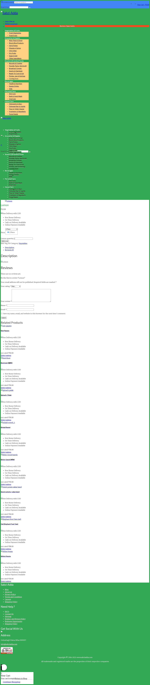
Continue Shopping (11, 682)
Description (9, 247)
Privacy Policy (10, 594)
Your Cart (143, 5)
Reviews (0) (9, 250)
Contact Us (9, 614)
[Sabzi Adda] (75, 13)
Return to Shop (21, 678)
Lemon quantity (7, 238)
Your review (6, 301)
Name (4, 305)
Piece (3, 232)
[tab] (77, 247)
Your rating (6, 286)
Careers (8, 599)
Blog (7, 589)
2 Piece (12, 232)
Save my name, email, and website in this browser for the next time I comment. (34, 314)
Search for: (5, 151)
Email (4, 309)
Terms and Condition (13, 597)
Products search (8, 2)
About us (8, 592)
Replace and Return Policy (15, 619)
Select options (6, 355)
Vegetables (23, 243)
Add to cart (5, 241)
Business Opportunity (13, 621)
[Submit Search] (29, 7)
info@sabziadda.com (9, 644)
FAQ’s (7, 612)
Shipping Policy (11, 602)
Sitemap (8, 616)
